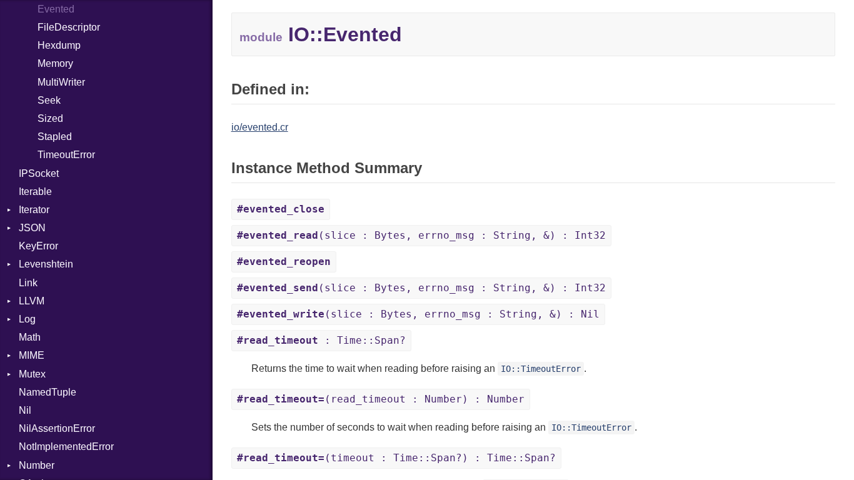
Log (27, 319)
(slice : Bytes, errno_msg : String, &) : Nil (418, 314)
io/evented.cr (259, 127)
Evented (56, 9)
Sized (50, 118)
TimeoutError (66, 154)
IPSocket (39, 173)
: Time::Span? (321, 340)
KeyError (38, 246)
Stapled (55, 136)
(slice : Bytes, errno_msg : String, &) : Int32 (421, 235)
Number (36, 465)
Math (30, 337)
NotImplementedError (66, 446)
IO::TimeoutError (541, 369)
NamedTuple (47, 392)
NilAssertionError (57, 428)
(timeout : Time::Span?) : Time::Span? (396, 458)
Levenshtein (46, 264)
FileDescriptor (69, 27)
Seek (49, 100)
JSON (32, 227)
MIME (31, 355)
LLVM (31, 301)
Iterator (34, 209)
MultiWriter (61, 82)
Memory (55, 63)
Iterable (35, 191)
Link (28, 283)
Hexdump (59, 45)
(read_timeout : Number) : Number (381, 399)
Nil (25, 410)
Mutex (32, 374)
